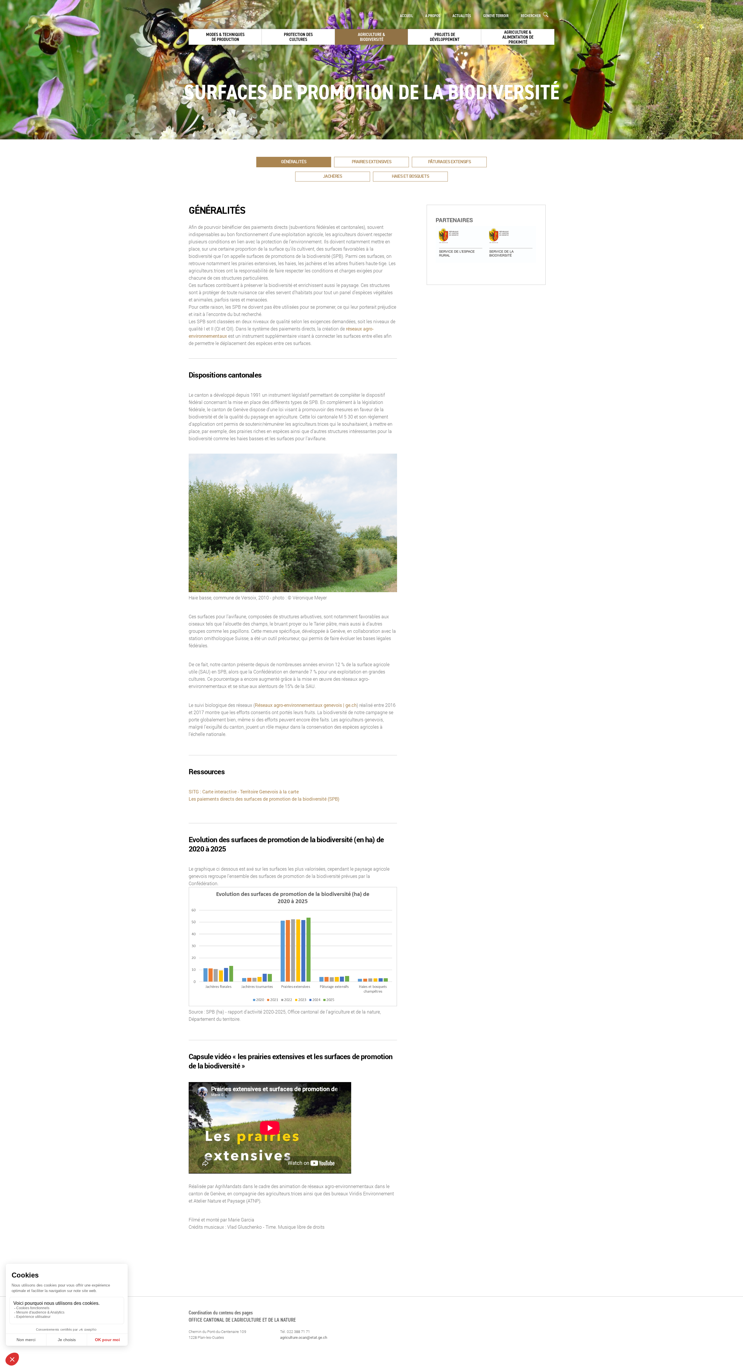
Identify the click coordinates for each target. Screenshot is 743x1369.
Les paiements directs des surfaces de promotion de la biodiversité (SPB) (264, 799)
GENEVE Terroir (495, 15)
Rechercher (531, 15)
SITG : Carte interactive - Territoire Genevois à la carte (244, 791)
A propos (432, 15)
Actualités (461, 15)
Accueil (406, 15)
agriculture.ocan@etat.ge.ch (303, 1337)
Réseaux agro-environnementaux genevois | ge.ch (306, 705)
